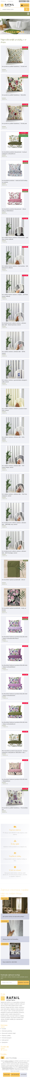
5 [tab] (14, 31)
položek (26, 5)
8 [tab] (23, 31)
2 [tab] (8, 31)
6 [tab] (16, 31)
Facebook (4, 1050)
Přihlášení (3, 1)
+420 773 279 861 (11, 1058)
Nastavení (23, 1074)
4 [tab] (12, 31)
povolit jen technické (23, 1066)
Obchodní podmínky (7, 1031)
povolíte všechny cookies (6, 1066)
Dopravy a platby (6, 1035)
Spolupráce (5, 1042)
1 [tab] (6, 31)
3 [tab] (10, 31)
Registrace (10, 1)
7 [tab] (20, 31)
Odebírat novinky (23, 982)
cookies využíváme (9, 1061)
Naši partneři (5, 1040)
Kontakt (4, 1028)
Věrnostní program (6, 1038)
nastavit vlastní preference (8, 1068)
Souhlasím (7, 1074)
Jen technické (15, 1074)
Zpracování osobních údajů (9, 1033)
